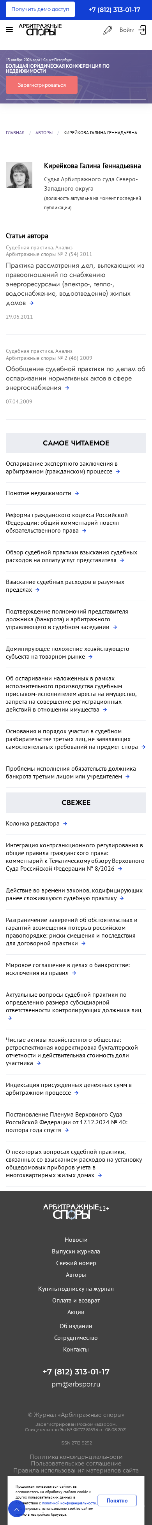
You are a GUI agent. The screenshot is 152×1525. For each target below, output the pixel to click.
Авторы (44, 132)
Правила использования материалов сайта (76, 1470)
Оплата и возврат (76, 1300)
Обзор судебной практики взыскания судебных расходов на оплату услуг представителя (71, 556)
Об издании (76, 1326)
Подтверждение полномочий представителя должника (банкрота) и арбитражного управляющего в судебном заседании (67, 619)
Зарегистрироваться (42, 85)
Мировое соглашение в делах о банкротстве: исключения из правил (68, 968)
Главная (15, 132)
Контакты (76, 1349)
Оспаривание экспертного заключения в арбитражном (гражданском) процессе (62, 467)
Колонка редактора (33, 823)
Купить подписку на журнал (76, 1288)
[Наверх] (16, 1508)
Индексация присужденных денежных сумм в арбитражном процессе (69, 1088)
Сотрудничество (76, 1337)
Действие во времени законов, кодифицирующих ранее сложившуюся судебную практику (74, 894)
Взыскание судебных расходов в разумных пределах (65, 585)
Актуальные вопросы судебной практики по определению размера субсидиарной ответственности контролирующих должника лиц (73, 1002)
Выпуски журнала (76, 1251)
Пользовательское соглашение (76, 1463)
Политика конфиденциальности (76, 1456)
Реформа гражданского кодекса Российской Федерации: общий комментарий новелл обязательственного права (67, 522)
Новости (76, 1239)
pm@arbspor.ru (76, 1384)
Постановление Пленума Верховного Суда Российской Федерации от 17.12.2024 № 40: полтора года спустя (66, 1122)
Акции (76, 1312)
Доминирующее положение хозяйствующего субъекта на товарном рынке (67, 652)
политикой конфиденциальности (69, 1503)
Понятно (117, 1500)
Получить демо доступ (40, 9)
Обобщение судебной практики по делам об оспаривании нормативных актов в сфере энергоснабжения (75, 378)
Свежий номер (76, 1263)
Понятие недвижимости (39, 493)
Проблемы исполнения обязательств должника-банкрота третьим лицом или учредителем (72, 772)
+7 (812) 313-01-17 (114, 10)
